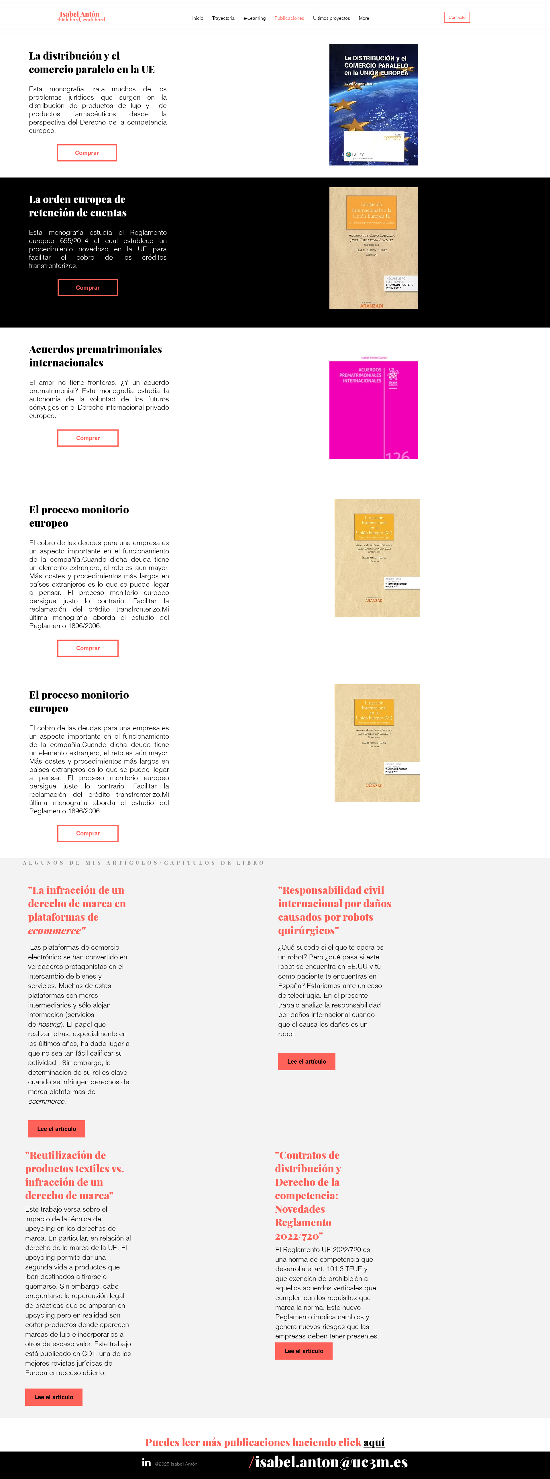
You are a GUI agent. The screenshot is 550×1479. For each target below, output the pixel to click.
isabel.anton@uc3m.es (331, 1461)
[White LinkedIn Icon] (146, 1462)
